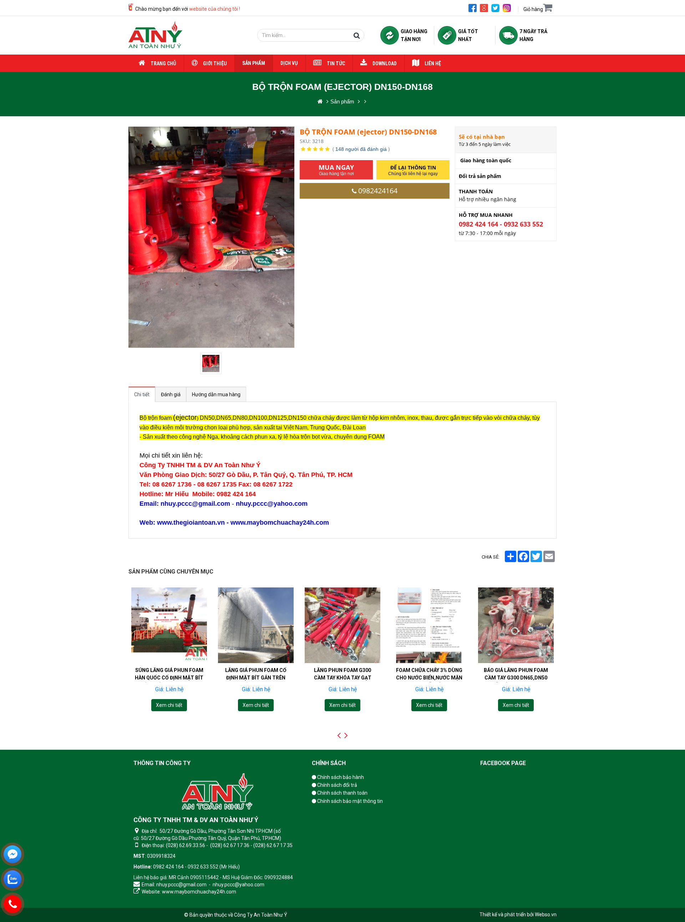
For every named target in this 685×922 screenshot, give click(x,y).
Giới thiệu (215, 63)
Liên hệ (433, 63)
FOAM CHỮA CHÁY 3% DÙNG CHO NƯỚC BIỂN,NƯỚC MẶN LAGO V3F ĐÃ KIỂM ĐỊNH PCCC (342, 681)
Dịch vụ (289, 63)
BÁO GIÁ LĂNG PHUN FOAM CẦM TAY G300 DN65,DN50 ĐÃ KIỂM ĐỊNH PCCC (429, 677)
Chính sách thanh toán (341, 793)
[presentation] (339, 735)
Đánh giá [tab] (171, 394)
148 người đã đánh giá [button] (361, 149)
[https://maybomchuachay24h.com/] (320, 101)
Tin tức (336, 63)
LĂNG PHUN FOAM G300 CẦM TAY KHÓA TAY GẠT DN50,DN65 (256, 677)
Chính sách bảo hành (340, 777)
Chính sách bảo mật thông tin (349, 801)
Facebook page (503, 763)
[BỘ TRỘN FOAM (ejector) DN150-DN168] (211, 363)
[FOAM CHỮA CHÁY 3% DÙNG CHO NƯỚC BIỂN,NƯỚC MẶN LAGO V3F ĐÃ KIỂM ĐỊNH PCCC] (342, 625)
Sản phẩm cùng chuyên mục (170, 571)
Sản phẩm (253, 63)
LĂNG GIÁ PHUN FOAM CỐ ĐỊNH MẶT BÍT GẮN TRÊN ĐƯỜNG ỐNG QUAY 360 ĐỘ (169, 677)
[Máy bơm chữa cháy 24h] (155, 35)
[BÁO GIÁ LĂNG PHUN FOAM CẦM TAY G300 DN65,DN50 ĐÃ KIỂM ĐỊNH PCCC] (429, 625)
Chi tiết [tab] (141, 394)
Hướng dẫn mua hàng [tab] (216, 394)
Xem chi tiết (169, 705)
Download (384, 63)
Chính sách (329, 763)
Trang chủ (163, 63)
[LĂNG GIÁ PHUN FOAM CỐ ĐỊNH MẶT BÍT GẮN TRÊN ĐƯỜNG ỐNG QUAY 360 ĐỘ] (169, 625)
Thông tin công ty (162, 763)
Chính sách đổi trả (336, 785)
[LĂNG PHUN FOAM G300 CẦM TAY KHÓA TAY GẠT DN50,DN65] (256, 625)
